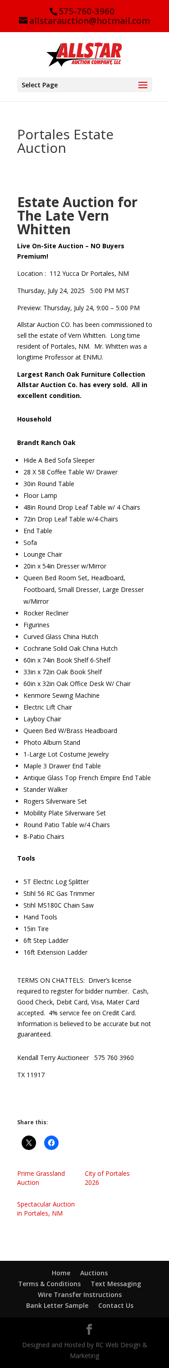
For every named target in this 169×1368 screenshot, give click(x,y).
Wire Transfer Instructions (80, 1294)
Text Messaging (116, 1283)
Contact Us (115, 1305)
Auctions (94, 1273)
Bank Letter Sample (57, 1305)
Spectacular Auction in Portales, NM (46, 1208)
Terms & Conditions (49, 1283)
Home (61, 1273)
